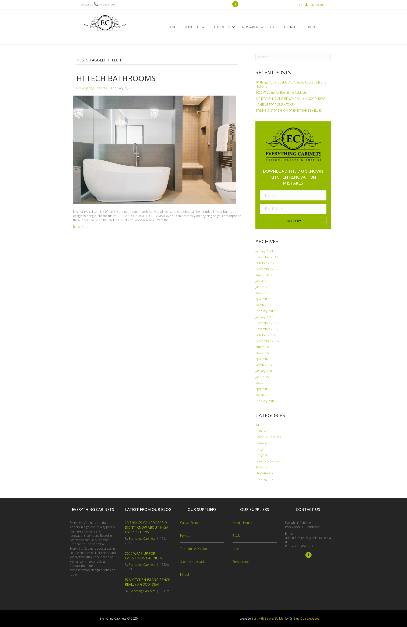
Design (260, 449)
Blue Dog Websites (306, 618)
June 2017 (262, 287)
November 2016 (266, 329)
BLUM (237, 536)
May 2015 (262, 383)
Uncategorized (265, 479)
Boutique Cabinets (268, 437)
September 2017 (267, 269)
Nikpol (184, 575)
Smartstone (241, 562)
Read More (80, 227)
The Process (220, 27)
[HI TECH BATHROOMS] (154, 149)
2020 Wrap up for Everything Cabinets (281, 92)
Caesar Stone (189, 523)
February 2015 (265, 401)
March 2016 (263, 365)
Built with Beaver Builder (268, 618)
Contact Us (313, 27)
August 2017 (263, 275)
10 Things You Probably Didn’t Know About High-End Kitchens (147, 527)
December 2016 (266, 323)
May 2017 (262, 293)
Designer (261, 455)
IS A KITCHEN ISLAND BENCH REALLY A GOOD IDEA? (290, 99)
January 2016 (264, 371)
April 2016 (262, 359)
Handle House (242, 523)
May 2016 (262, 353)
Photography (264, 473)
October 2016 (265, 335)
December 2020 (266, 257)
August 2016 (263, 347)
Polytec (185, 536)
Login (301, 5)
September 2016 (267, 341)
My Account (318, 5)
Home (172, 27)
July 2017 (261, 281)
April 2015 (262, 389)
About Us (192, 27)
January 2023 (264, 251)
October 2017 (265, 263)
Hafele (237, 549)
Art (257, 425)
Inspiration (250, 27)
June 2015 (262, 377)
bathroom (262, 431)
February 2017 (265, 311)
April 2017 (262, 299)
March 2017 (263, 305)
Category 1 (262, 443)
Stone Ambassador (193, 562)
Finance (290, 27)
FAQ (273, 27)
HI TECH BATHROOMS (116, 78)
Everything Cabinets (268, 461)
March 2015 (263, 395)
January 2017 (264, 317)
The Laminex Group (193, 549)
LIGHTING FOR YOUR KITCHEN (275, 105)
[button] (203, 27)
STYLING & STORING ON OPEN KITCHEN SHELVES (288, 110)
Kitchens (261, 467)
